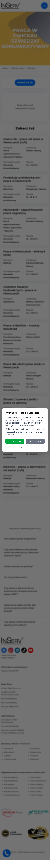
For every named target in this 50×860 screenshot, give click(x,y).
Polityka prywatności (25, 448)
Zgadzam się (15, 441)
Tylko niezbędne (35, 441)
